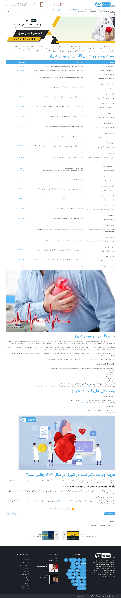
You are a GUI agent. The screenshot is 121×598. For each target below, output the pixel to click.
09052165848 (21, 218)
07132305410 (21, 87)
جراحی (77, 563)
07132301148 (21, 260)
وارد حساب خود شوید (96, 526)
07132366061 (21, 97)
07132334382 (21, 146)
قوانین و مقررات (82, 12)
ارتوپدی (84, 560)
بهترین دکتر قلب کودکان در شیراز (91, 360)
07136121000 (21, 179)
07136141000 (21, 209)
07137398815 (100, 402)
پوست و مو (78, 581)
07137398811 (21, 250)
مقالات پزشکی (93, 12)
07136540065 (21, 136)
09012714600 (21, 158)
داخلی (73, 563)
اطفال (79, 560)
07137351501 (21, 168)
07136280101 (21, 77)
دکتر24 (113, 12)
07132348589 (21, 189)
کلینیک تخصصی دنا (51, 561)
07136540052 (21, 66)
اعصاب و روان (72, 560)
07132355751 (21, 199)
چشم (72, 581)
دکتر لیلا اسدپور (44, 577)
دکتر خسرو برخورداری (42, 566)
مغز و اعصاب (71, 577)
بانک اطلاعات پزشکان (62, 501)
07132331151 (21, 240)
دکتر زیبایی (83, 570)
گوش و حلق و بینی (82, 588)
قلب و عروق (69, 574)
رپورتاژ (77, 570)
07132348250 (21, 170)
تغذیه (66, 560)
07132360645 (21, 126)
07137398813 (84, 402)
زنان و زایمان (71, 570)
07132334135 (21, 229)
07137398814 (92, 402)
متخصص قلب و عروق (109, 513)
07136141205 (21, 107)
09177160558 (21, 116)
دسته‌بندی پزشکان (104, 12)
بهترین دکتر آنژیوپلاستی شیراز (90, 386)
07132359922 (21, 70)
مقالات (84, 581)
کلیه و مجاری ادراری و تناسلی (79, 584)
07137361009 (108, 402)
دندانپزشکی (73, 567)
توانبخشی (83, 563)
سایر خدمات (83, 574)
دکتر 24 (113, 560)
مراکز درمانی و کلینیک (81, 577)
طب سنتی (76, 574)
